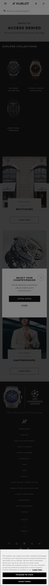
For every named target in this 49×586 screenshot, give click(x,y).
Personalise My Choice (24, 575)
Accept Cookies (24, 581)
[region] (24, 567)
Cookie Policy (37, 570)
